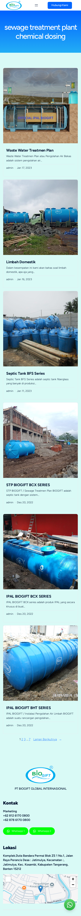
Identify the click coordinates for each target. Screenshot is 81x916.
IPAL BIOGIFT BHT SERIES (28, 707)
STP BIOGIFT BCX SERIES (28, 485)
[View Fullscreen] (8, 879)
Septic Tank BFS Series (25, 373)
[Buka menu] (36, 5)
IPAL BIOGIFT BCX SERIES (28, 596)
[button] (40, 889)
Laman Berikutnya (47, 739)
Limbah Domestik (20, 262)
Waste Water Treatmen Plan (29, 150)
